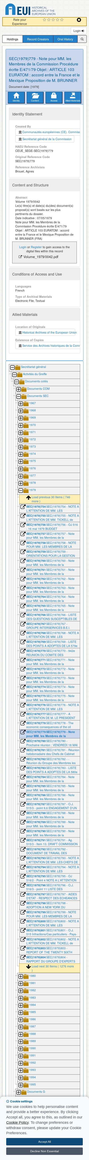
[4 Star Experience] (58, 19)
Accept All (44, 1141)
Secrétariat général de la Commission (47, 139)
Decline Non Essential (44, 1151)
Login (77, 31)
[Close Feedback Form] (79, 19)
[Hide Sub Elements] (12, 368)
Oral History (65, 39)
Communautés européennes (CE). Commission (52, 132)
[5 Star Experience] (62, 19)
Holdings (12, 39)
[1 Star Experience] (45, 19)
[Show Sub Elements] (18, 390)
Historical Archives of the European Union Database (42, 10)
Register (36, 247)
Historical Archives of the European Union (48, 332)
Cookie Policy (17, 1122)
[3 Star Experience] (54, 19)
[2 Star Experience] (49, 19)
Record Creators (38, 39)
